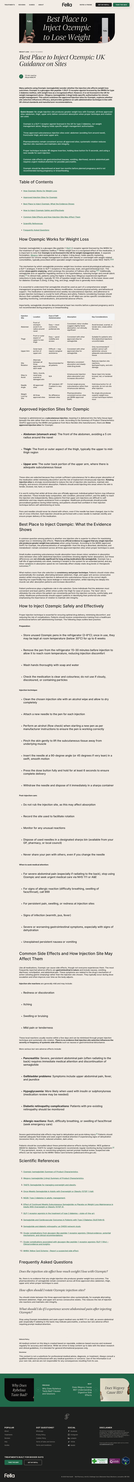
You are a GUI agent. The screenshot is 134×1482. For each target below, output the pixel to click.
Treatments (10, 4)
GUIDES (32, 4)
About (41, 4)
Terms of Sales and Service (45, 1442)
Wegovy (34, 255)
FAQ (6, 1442)
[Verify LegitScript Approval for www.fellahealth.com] (125, 1461)
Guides (7, 1445)
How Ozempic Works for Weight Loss (40, 191)
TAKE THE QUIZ (13, 1462)
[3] (113, 259)
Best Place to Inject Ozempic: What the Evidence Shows (48, 204)
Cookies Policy (41, 1438)
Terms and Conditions (44, 1445)
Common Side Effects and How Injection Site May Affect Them (51, 217)
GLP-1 (69, 248)
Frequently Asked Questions (36, 230)
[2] (111, 259)
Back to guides (37, 52)
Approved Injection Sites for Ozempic (40, 197)
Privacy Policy (40, 1435)
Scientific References (33, 223)
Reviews (22, 4)
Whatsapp (39, 1431)
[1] (58, 250)
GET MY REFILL (33, 1462)
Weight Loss (24, 52)
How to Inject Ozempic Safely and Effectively (43, 210)
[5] (20, 1150)
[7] (99, 270)
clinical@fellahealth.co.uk (106, 1444)
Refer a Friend (86, 4)
